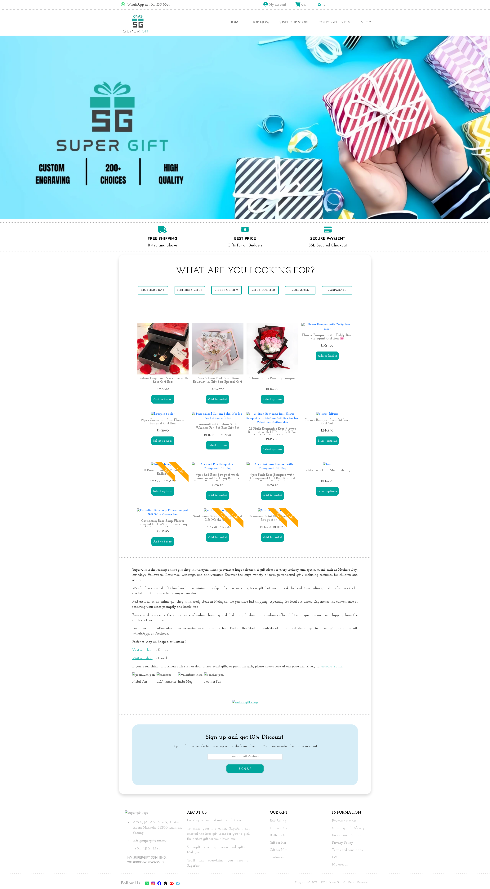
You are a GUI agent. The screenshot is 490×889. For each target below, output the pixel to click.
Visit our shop (142, 650)
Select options (272, 399)
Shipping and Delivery (348, 828)
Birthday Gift (279, 835)
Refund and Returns (346, 835)
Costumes (276, 857)
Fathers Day (278, 828)
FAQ (335, 857)
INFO (363, 22)
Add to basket (162, 399)
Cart (304, 5)
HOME (234, 22)
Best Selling (278, 821)
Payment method (344, 821)
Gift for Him (278, 850)
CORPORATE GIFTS (334, 22)
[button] (480, 879)
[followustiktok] (165, 883)
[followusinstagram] (153, 883)
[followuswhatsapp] (147, 883)
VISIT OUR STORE (294, 22)
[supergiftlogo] (138, 22)
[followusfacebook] (159, 883)
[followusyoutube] (171, 883)
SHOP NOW (260, 22)
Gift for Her (278, 843)
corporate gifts (332, 666)
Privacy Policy (342, 843)
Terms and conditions (347, 850)
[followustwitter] (178, 883)
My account (277, 5)
